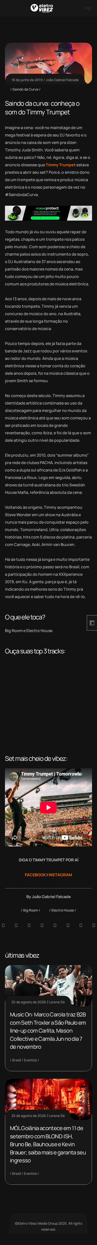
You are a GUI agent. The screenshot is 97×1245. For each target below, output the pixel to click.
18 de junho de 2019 (27, 79)
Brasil (16, 1060)
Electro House (62, 910)
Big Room (30, 910)
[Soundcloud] (3, 925)
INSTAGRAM (60, 874)
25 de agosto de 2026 (28, 1002)
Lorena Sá (57, 1002)
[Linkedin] (42, 925)
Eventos (30, 1060)
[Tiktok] (67, 925)
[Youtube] (93, 925)
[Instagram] (54, 925)
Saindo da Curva (25, 89)
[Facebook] (29, 925)
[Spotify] (16, 925)
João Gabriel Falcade (62, 79)
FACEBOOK (35, 874)
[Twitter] (80, 925)
